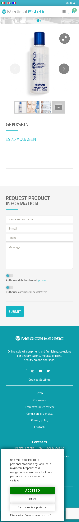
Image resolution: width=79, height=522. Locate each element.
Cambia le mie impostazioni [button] (32, 507)
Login (68, 3)
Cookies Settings (40, 379)
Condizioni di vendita (39, 413)
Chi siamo (39, 400)
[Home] (38, 20)
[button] (64, 38)
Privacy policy (16, 515)
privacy (42, 280)
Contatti (39, 427)
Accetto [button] (32, 490)
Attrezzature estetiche (40, 407)
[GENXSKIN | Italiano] (3, 3)
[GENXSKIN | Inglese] (9, 3)
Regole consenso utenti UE (38, 515)
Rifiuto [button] (32, 499)
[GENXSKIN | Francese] (14, 3)
